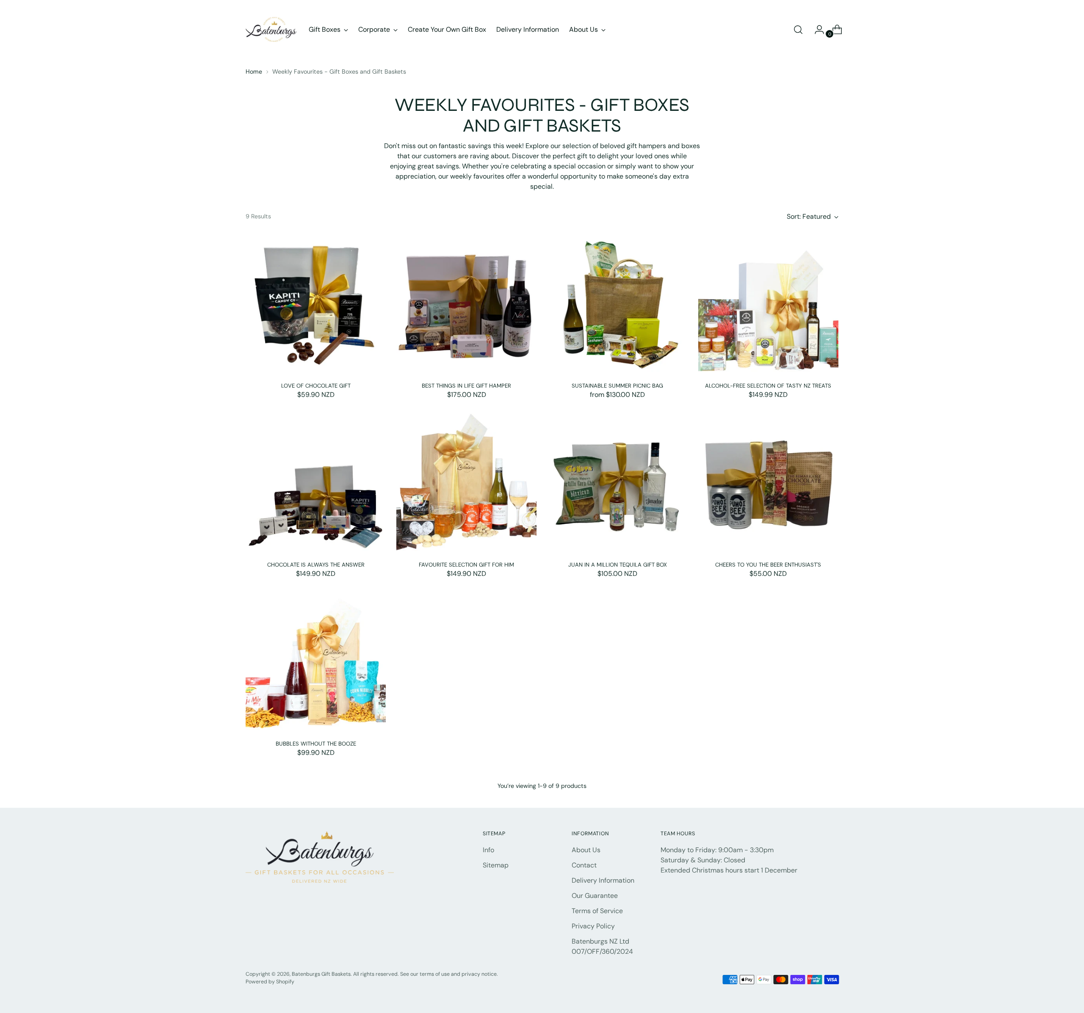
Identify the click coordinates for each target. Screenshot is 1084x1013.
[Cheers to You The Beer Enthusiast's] (768, 483)
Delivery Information (603, 880)
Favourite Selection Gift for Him (466, 564)
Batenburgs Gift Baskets (321, 974)
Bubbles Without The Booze (316, 743)
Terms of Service (597, 910)
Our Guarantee (595, 895)
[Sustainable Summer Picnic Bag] (617, 304)
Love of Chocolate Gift (316, 385)
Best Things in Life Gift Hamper (466, 385)
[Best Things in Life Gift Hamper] (466, 304)
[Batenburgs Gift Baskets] (271, 29)
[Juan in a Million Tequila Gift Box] (617, 483)
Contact (584, 865)
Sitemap (496, 865)
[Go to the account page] (815, 29)
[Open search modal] (798, 29)
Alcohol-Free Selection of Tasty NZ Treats (768, 385)
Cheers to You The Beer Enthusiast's (768, 564)
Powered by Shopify (270, 981)
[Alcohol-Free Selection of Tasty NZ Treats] (768, 304)
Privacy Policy (593, 926)
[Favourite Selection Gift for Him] (466, 483)
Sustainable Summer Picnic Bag (617, 385)
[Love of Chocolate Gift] (316, 304)
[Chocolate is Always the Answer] (316, 483)
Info (488, 849)
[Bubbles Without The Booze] (316, 662)
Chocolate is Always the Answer (316, 564)
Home (254, 71)
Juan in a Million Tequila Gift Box (617, 564)
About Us (586, 849)
